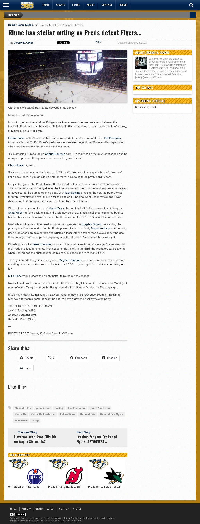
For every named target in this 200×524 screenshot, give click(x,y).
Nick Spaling (72, 192)
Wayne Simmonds (70, 260)
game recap (43, 408)
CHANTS (60, 5)
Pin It (98, 41)
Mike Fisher (15, 275)
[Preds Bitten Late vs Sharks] (106, 483)
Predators (21, 420)
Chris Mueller (16, 165)
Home (46, 5)
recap (35, 420)
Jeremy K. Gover (23, 42)
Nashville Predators (43, 414)
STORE (76, 5)
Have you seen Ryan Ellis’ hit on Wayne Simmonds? (35, 439)
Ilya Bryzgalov (112, 137)
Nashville (20, 414)
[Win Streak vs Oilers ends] (26, 483)
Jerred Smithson (100, 408)
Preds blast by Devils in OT (64, 487)
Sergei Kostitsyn (101, 228)
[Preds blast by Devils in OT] (66, 483)
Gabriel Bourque (55, 153)
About (91, 5)
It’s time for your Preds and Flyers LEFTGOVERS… (97, 439)
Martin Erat (55, 208)
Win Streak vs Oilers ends (23, 487)
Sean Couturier (41, 244)
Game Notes (25, 25)
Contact (107, 5)
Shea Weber (16, 212)
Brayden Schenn (92, 224)
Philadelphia (87, 414)
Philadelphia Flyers (111, 414)
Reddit (123, 5)
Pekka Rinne (16, 137)
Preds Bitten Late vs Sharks (105, 487)
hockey (59, 408)
